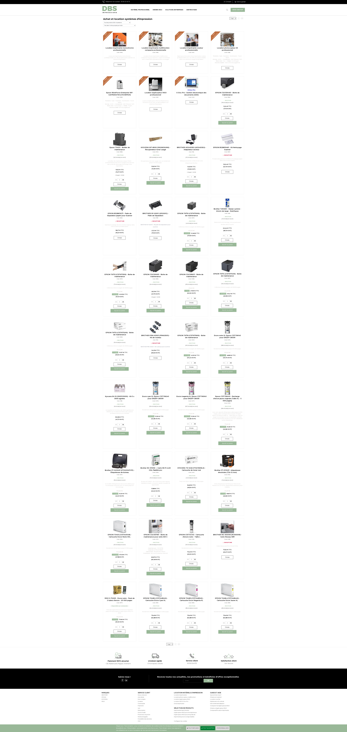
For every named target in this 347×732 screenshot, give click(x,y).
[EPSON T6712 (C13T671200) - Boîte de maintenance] (119, 330)
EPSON (104, 697)
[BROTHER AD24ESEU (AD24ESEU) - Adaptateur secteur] (191, 145)
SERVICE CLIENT (144, 693)
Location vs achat (215, 699)
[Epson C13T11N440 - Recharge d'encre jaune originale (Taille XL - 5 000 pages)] (227, 394)
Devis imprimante (179, 703)
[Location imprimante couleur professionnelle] (191, 46)
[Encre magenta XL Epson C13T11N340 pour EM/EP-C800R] (191, 394)
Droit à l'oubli (141, 712)
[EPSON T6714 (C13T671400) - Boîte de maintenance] (227, 272)
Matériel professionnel (140, 10)
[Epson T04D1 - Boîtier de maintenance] (119, 145)
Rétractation (141, 710)
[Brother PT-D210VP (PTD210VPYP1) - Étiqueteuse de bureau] (119, 468)
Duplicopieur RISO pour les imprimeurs (185, 712)
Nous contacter (142, 695)
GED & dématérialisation (217, 703)
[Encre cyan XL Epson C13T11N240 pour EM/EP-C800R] (155, 394)
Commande (141, 703)
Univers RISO (157, 10)
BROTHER (105, 695)
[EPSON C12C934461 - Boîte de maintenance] (227, 90)
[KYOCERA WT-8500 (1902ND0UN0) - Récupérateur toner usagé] (155, 145)
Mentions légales (143, 716)
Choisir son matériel (215, 697)
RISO (103, 701)
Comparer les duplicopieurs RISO (220, 705)
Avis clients (141, 697)
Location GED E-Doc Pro (181, 701)
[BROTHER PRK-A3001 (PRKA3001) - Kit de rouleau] (155, 333)
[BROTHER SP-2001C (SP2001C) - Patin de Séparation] (155, 211)
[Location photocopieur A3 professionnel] (227, 46)
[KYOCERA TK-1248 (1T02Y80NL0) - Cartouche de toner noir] (191, 466)
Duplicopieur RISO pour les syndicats (184, 714)
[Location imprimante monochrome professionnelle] (119, 46)
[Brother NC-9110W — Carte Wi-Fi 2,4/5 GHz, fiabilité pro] (155, 466)
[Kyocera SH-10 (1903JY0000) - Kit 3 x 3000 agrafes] (119, 394)
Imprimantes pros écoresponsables (184, 716)
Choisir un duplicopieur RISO (218, 708)
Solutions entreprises (174, 10)
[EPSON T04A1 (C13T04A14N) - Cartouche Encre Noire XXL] (119, 532)
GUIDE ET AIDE (215, 693)
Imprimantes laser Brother (181, 710)
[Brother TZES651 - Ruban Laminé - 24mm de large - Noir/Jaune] (227, 207)
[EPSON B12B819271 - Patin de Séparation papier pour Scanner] (119, 211)
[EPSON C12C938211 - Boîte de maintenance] (191, 272)
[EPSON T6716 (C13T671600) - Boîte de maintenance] (191, 333)
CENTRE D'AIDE (191, 10)
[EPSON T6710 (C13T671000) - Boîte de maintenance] (191, 211)
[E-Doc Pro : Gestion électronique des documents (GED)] (191, 90)
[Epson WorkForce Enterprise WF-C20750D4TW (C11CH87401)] (119, 90)
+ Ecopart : (117, 175)
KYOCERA (105, 699)
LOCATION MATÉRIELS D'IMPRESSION (188, 693)
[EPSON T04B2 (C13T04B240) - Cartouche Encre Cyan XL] (155, 596)
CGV (139, 721)
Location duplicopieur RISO (182, 699)
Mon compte (141, 699)
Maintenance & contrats (217, 701)
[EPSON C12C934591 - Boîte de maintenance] (155, 272)
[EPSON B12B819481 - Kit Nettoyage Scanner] (227, 145)
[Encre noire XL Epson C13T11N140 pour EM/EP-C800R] (227, 333)
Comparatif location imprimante (219, 710)
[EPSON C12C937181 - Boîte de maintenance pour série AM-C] (155, 532)
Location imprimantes (180, 695)
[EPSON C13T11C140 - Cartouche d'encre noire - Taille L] (191, 532)
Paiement (141, 705)
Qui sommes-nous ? (215, 695)
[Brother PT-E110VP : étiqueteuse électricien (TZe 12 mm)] (227, 468)
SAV (139, 708)
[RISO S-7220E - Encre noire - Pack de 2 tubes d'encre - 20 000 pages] (119, 596)
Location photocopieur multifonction (185, 697)
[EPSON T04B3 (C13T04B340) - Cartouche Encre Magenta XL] (191, 596)
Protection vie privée (144, 714)
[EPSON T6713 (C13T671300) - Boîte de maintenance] (119, 272)
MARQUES (105, 693)
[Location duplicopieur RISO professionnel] (155, 90)
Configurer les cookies (180, 721)
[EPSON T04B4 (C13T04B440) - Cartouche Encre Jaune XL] (227, 596)
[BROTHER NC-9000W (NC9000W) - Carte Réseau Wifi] (227, 532)
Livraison (140, 701)
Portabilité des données (145, 719)
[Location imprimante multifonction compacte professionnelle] (155, 46)
